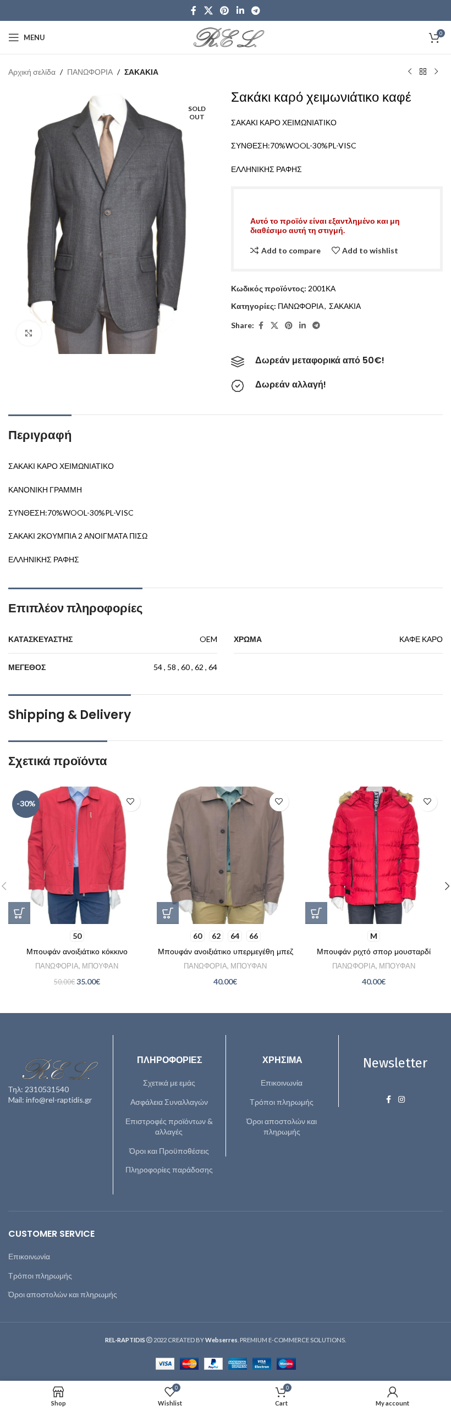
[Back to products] (423, 72)
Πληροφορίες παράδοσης (169, 1169)
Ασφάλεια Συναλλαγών (169, 1101)
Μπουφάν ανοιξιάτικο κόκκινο (77, 951)
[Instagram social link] (401, 1099)
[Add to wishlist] (130, 801)
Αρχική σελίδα (32, 71)
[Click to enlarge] (28, 333)
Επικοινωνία (281, 1082)
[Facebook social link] (193, 10)
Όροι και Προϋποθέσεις (169, 1150)
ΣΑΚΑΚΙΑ (141, 71)
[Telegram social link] (255, 10)
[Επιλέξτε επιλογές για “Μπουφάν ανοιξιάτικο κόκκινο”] (19, 913)
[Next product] (436, 72)
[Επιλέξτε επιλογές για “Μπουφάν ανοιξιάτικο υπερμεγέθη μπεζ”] (168, 913)
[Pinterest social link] (225, 10)
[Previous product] (409, 72)
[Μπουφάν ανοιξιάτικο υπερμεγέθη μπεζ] (225, 855)
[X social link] (208, 10)
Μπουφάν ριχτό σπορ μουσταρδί (374, 951)
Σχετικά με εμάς (169, 1082)
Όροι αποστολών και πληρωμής (281, 1126)
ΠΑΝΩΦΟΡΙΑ (90, 71)
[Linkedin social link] (240, 10)
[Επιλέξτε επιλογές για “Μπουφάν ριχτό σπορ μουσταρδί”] (316, 913)
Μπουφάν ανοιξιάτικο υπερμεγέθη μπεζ (225, 951)
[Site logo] (225, 36)
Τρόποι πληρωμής (282, 1101)
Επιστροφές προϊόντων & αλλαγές (169, 1126)
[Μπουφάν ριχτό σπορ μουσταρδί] (374, 855)
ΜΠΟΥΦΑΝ (100, 965)
